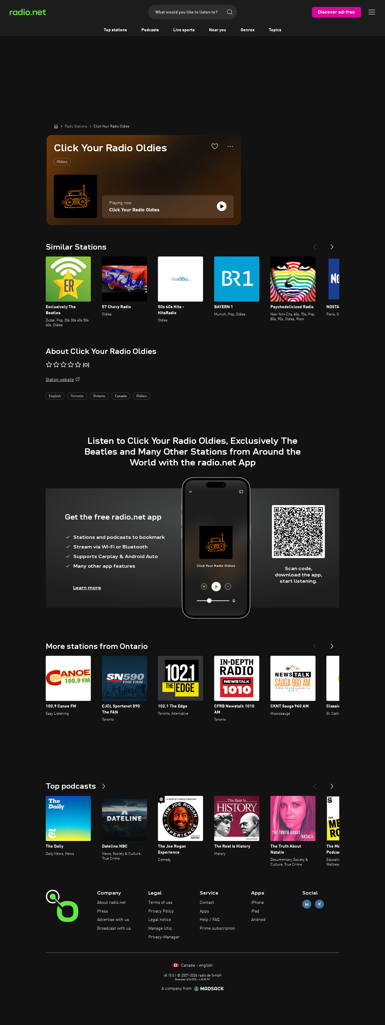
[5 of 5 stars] (78, 364)
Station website (60, 380)
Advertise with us (113, 920)
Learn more (87, 588)
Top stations (115, 30)
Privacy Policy (161, 911)
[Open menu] (371, 12)
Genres (247, 30)
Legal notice (159, 920)
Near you (217, 30)
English (55, 396)
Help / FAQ (210, 920)
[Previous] (314, 244)
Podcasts (150, 30)
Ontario (99, 396)
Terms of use (160, 903)
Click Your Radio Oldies (134, 210)
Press (102, 911)
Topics (275, 30)
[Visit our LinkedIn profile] (306, 904)
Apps (204, 911)
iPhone (257, 903)
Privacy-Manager (164, 937)
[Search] (229, 12)
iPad (255, 911)
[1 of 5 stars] (49, 364)
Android (258, 920)
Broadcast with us (114, 928)
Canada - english (196, 965)
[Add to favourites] (215, 146)
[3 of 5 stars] (63, 364)
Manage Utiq (160, 928)
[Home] (56, 126)
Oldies (62, 162)
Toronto (77, 396)
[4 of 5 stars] (70, 364)
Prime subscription (217, 928)
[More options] (230, 146)
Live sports (184, 30)
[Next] (332, 244)
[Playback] (221, 206)
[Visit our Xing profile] (319, 904)
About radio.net (111, 903)
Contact (207, 903)
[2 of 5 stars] (56, 364)
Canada (121, 396)
